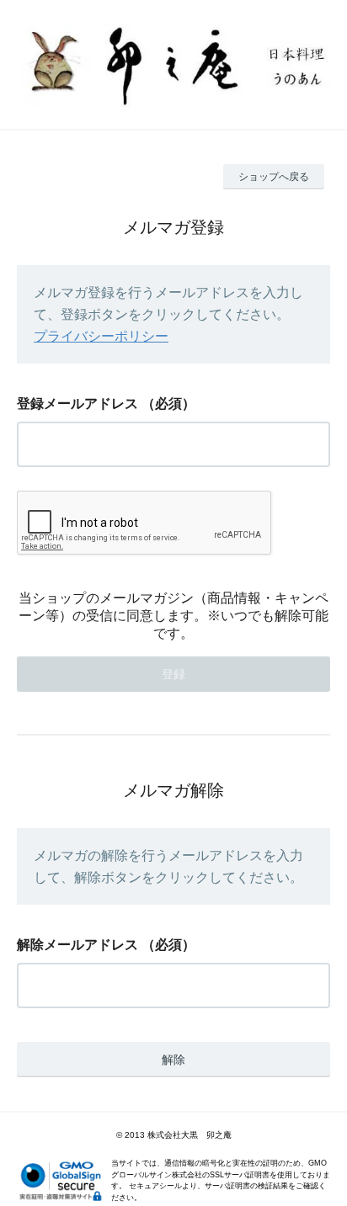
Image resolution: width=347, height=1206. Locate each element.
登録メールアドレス (77, 403)
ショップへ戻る (273, 177)
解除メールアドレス (77, 945)
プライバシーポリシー (101, 336)
